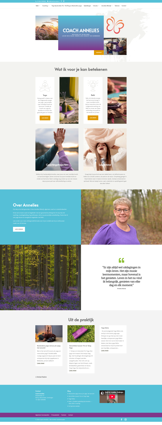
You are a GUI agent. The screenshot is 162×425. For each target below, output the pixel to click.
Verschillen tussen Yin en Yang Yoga (79, 396)
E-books (95, 6)
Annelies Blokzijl (106, 6)
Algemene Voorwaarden (42, 415)
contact (99, 52)
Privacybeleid (55, 415)
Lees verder (19, 229)
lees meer (45, 118)
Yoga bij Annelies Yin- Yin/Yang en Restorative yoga (67, 6)
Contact (124, 6)
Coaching (45, 6)
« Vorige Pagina (41, 377)
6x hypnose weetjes (74, 406)
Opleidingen (87, 6)
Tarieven (117, 6)
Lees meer (40, 363)
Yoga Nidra (105, 328)
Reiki (37, 6)
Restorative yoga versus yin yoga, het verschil (81, 393)
